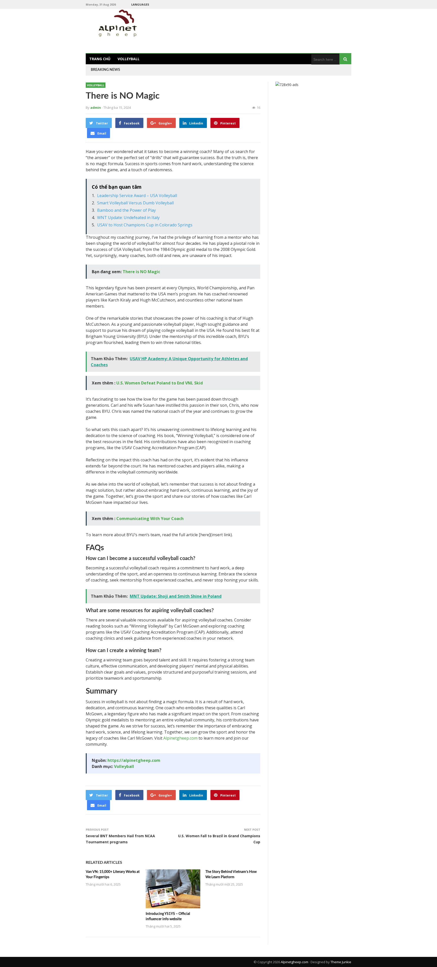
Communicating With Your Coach (150, 518)
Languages (140, 4)
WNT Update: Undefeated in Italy (128, 217)
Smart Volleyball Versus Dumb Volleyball (135, 203)
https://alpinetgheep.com (133, 760)
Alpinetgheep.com (180, 738)
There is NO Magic (141, 271)
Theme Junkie (341, 962)
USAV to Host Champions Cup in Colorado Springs (144, 225)
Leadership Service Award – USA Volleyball (137, 195)
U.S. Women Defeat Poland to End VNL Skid (159, 383)
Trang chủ (100, 58)
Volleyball (129, 58)
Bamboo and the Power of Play (126, 210)
